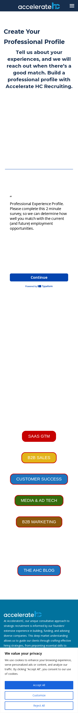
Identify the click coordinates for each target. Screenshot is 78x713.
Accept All (39, 685)
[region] (39, 680)
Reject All (39, 705)
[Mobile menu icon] (72, 6)
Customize (39, 695)
